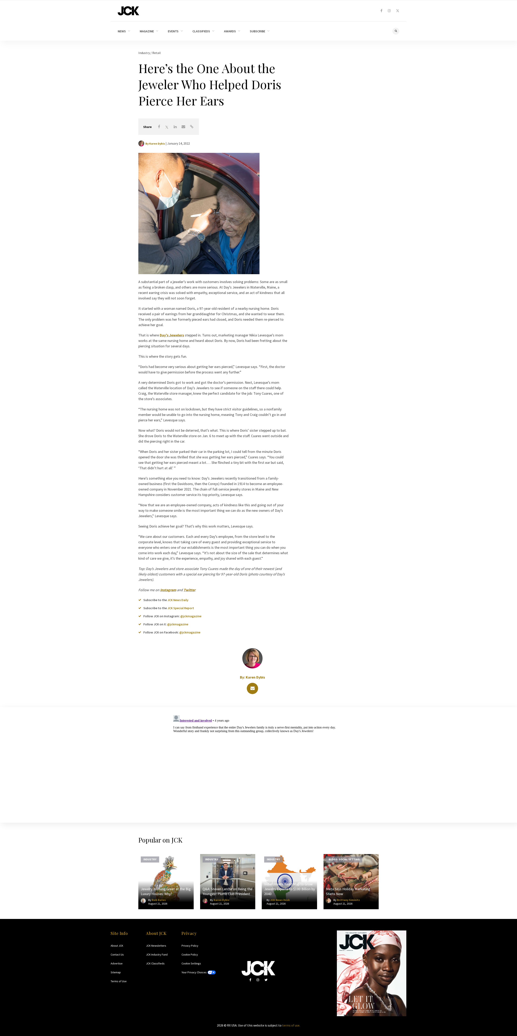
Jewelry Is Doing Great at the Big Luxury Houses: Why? (166, 891)
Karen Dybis (157, 143)
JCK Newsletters (156, 945)
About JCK (117, 945)
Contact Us (117, 954)
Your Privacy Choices (194, 972)
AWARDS (230, 31)
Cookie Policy (190, 954)
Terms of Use (119, 981)
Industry (144, 53)
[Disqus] (258, 764)
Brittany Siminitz (348, 900)
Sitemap (116, 972)
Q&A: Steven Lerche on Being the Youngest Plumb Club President (227, 891)
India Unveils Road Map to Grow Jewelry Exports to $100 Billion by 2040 (289, 889)
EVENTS (173, 31)
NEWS (122, 31)
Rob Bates (159, 900)
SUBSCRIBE (257, 31)
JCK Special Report (180, 608)
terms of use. (291, 1025)
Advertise (117, 963)
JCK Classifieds (155, 963)
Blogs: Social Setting (344, 859)
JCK (128, 10)
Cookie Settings (191, 963)
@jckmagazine (190, 616)
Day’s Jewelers (172, 335)
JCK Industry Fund (157, 954)
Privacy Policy (190, 945)
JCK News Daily (177, 600)
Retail (156, 53)
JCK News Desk (280, 900)
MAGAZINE (147, 31)
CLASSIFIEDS (201, 31)
